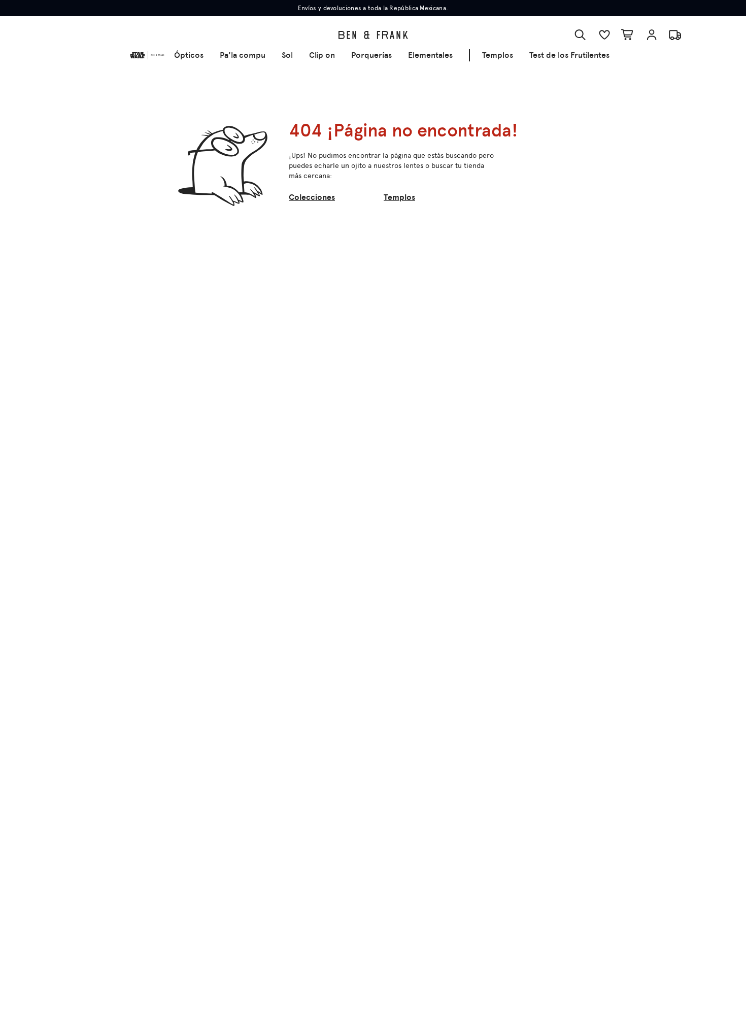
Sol (287, 55)
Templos (497, 55)
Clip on (322, 55)
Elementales (430, 55)
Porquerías (371, 55)
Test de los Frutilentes (569, 55)
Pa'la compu (242, 55)
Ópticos (189, 55)
